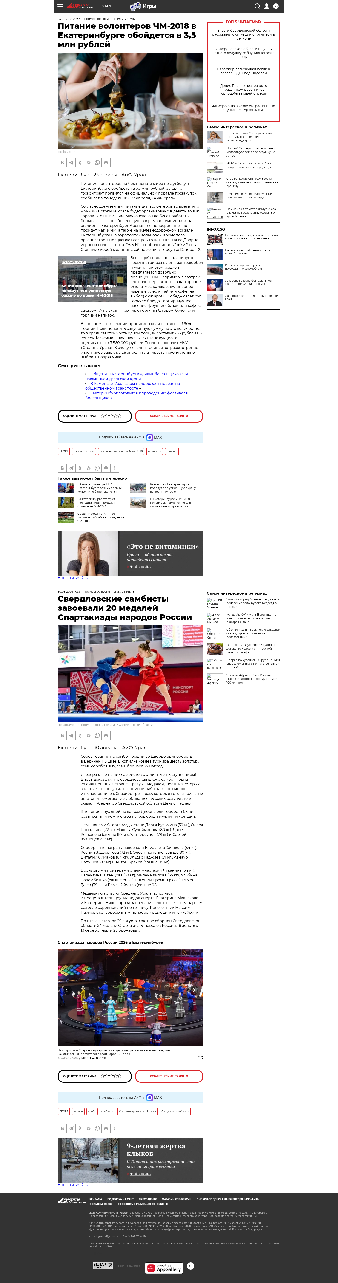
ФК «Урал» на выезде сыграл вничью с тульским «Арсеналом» (243, 108)
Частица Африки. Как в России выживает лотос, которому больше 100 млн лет (251, 678)
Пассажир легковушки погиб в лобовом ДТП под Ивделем (243, 71)
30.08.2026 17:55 (69, 591)
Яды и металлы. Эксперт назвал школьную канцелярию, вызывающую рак (249, 136)
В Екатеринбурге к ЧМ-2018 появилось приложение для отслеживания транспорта (170, 502)
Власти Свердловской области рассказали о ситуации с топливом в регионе (243, 34)
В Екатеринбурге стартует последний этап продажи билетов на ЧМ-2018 (96, 502)
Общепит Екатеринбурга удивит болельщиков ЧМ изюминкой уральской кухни (136, 376)
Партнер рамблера (129, 1265)
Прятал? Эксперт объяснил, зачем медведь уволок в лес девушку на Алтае (250, 152)
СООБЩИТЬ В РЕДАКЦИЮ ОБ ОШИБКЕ (143, 1204)
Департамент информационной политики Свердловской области (105, 724)
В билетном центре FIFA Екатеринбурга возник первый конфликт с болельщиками (99, 488)
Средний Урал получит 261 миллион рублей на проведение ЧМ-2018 (100, 517)
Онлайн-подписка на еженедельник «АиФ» (228, 1199)
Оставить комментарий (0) (169, 416)
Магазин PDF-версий (176, 1199)
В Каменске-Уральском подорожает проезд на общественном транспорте (132, 386)
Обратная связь (100, 1204)
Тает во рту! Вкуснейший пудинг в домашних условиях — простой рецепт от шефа (250, 648)
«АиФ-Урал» (69, 1058)
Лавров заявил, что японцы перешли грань (251, 297)
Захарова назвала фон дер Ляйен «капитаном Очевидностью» (249, 282)
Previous (67, 990)
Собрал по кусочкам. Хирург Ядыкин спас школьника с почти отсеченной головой (253, 663)
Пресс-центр (148, 1199)
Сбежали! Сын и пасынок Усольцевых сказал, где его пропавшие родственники (253, 633)
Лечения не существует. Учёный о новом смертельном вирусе (250, 195)
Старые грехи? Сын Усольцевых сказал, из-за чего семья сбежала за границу (252, 182)
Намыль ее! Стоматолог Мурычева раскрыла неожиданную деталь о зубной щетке (251, 212)
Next (194, 990)
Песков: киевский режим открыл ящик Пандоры (248, 252)
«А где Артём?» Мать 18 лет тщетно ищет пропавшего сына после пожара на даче (251, 618)
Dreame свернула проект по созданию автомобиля (243, 267)
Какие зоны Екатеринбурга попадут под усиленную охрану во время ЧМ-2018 (173, 488)
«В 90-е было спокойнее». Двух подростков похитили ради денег (250, 165)
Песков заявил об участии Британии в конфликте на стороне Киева (251, 237)
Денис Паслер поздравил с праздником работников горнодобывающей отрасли (243, 90)
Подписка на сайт (120, 1199)
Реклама (95, 1199)
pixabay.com (66, 151)
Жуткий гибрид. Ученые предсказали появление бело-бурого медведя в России (253, 603)
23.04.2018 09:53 (69, 18)
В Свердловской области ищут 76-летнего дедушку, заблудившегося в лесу (243, 53)
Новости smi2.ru (73, 578)
